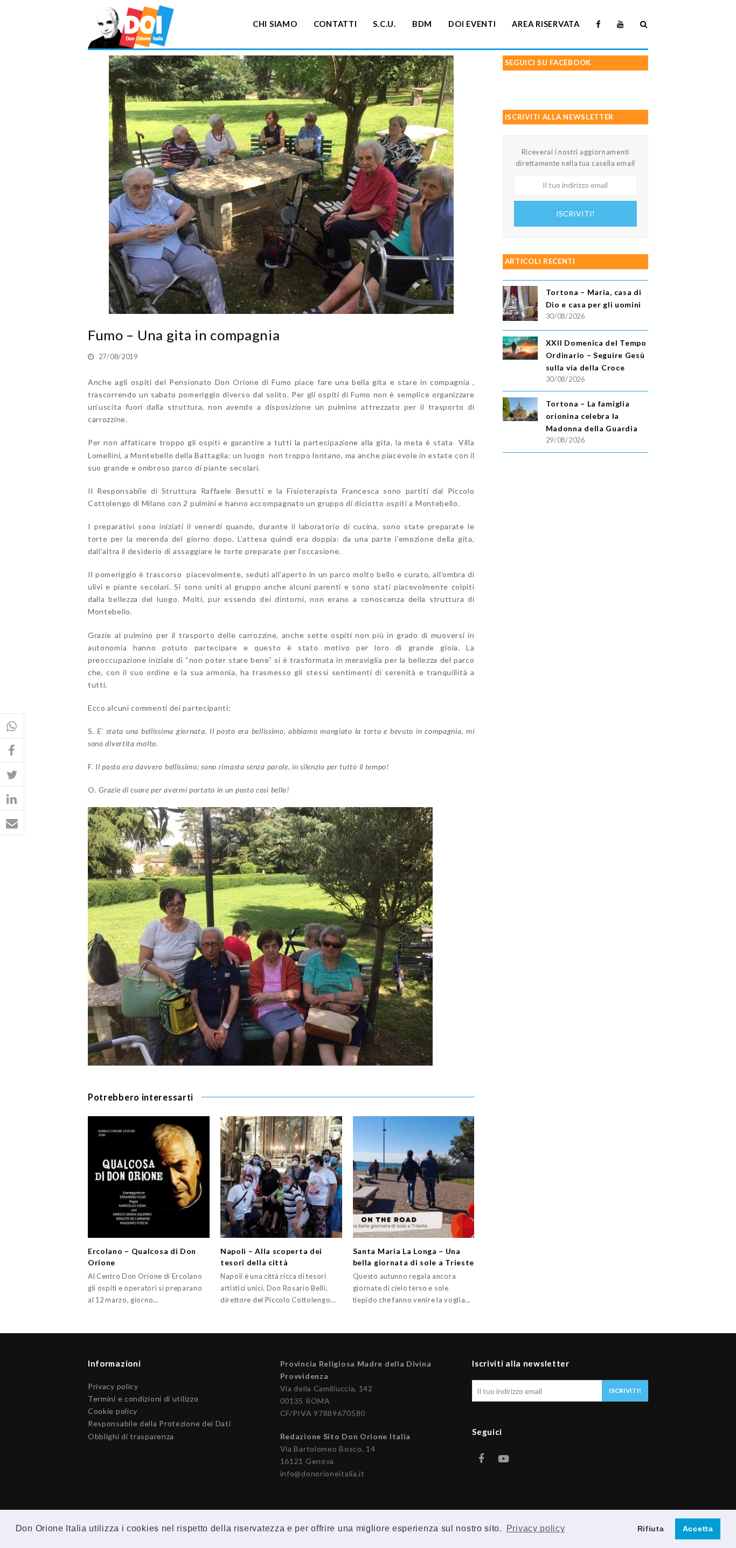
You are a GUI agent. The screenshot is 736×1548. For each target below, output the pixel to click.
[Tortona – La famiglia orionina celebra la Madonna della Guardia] (520, 410)
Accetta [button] (698, 1528)
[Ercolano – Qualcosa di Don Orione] (149, 1177)
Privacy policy (113, 1386)
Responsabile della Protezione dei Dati (159, 1423)
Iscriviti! (575, 213)
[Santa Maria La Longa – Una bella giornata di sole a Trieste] (414, 1177)
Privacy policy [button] (535, 1528)
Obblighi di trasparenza (131, 1436)
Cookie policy (112, 1411)
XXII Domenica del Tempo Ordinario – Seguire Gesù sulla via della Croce (596, 355)
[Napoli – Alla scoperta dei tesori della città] (281, 1177)
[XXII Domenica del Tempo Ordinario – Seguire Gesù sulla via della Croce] (520, 350)
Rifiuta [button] (650, 1528)
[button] (12, 726)
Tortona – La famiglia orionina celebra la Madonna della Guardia (592, 416)
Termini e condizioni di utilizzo (143, 1398)
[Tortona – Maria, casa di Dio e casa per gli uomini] (520, 305)
